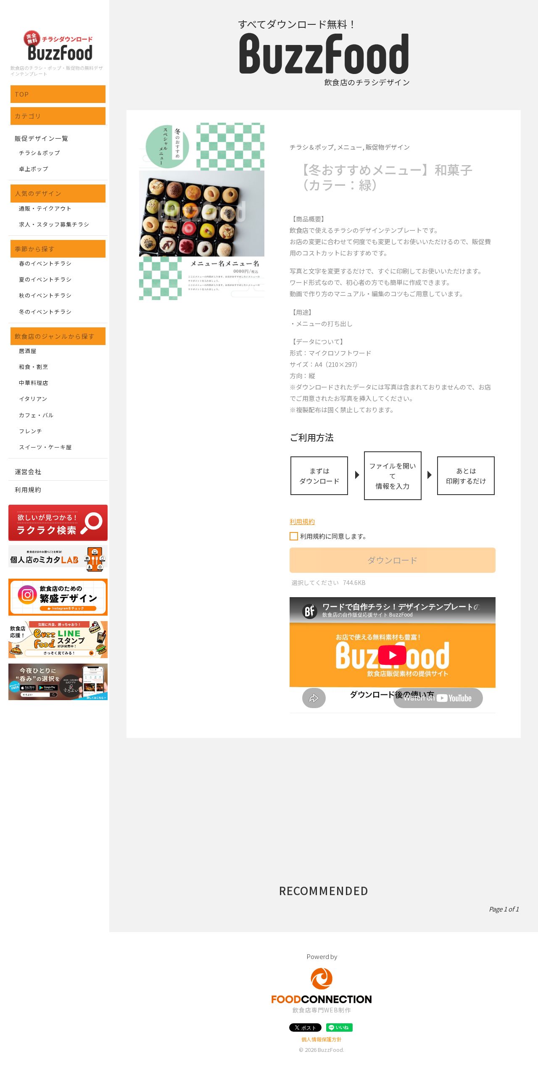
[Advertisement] (324, 797)
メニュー (349, 146)
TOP (22, 94)
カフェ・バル (36, 415)
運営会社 (28, 471)
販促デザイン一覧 (42, 138)
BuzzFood (330, 1050)
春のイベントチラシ (45, 263)
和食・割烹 (33, 367)
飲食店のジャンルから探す (55, 336)
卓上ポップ (33, 169)
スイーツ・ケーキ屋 (45, 447)
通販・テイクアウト (45, 208)
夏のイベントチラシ (45, 279)
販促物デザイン (388, 146)
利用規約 (28, 489)
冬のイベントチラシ (45, 312)
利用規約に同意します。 (334, 536)
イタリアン (33, 399)
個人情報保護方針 (321, 1039)
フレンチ (30, 431)
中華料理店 (33, 383)
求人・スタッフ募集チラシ (54, 224)
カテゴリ (28, 115)
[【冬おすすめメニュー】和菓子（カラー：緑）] (201, 211)
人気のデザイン (38, 193)
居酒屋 (28, 351)
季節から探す (35, 248)
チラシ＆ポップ (39, 153)
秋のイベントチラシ (45, 295)
